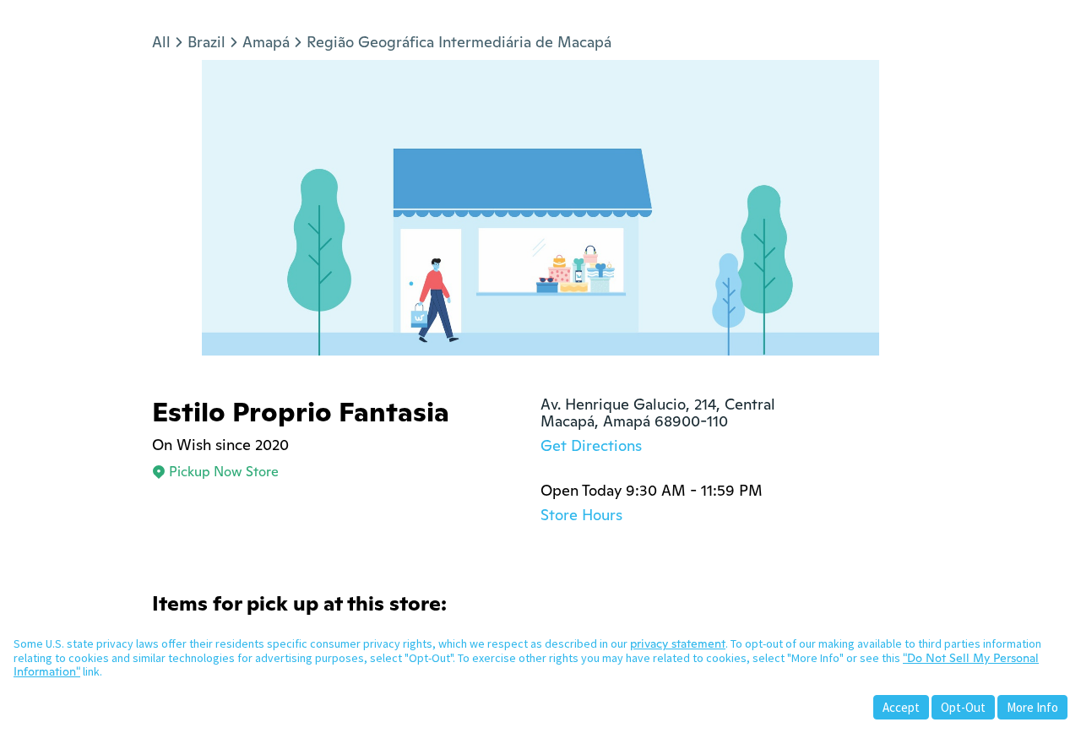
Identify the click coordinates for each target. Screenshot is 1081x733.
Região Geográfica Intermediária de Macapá (459, 42)
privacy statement (677, 643)
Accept (901, 707)
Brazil (206, 42)
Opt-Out (963, 707)
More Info (1032, 707)
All (161, 42)
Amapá (266, 42)
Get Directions (591, 445)
